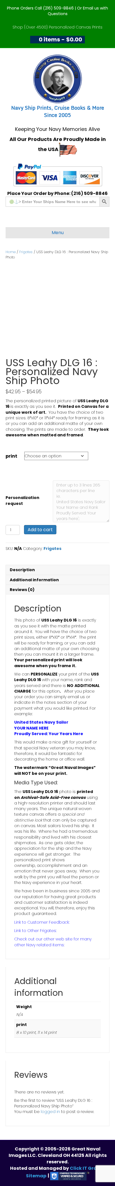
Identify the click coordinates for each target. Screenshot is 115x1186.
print (11, 456)
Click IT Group (87, 1168)
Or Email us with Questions (78, 11)
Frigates (26, 252)
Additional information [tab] (34, 580)
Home (11, 252)
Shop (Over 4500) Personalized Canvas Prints (57, 27)
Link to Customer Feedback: (42, 922)
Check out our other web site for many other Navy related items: (53, 941)
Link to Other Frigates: (35, 930)
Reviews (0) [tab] (22, 589)
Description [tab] (22, 570)
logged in (50, 1111)
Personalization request (22, 500)
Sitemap (36, 1175)
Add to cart (40, 529)
